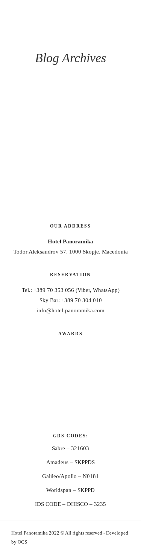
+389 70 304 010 (81, 300)
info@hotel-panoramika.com (71, 310)
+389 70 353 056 (53, 290)
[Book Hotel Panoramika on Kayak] (70, 412)
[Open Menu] (130, 10)
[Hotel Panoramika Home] (37, 19)
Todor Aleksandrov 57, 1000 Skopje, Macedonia (71, 252)
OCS (22, 542)
